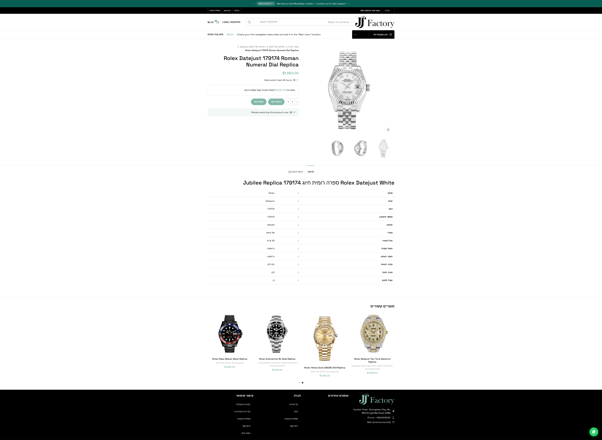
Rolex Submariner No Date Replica (277, 358)
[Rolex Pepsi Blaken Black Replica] (230, 334)
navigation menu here (267, 34)
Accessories (333, 371)
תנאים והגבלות (243, 404)
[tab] (310, 170)
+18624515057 (266, 3)
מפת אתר (245, 433)
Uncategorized (372, 368)
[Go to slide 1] (302, 382)
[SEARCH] (249, 22)
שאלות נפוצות (291, 418)
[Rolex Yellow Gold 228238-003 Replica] (325, 338)
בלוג (296, 411)
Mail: (379, 422)
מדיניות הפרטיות (242, 411)
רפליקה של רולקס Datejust (253, 46)
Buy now (258, 101)
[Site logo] (374, 21)
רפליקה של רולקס (277, 46)
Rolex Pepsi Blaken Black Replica (229, 358)
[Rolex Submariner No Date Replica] (277, 334)
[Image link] (376, 398)
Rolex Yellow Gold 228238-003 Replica (324, 367)
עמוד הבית (293, 46)
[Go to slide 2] (299, 382)
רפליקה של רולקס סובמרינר (269, 363)
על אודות (293, 404)
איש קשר (294, 425)
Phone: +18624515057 (379, 417)
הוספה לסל (276, 101)
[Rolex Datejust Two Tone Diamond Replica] (372, 334)
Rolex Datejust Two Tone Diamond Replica (372, 360)
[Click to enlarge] (388, 130)
